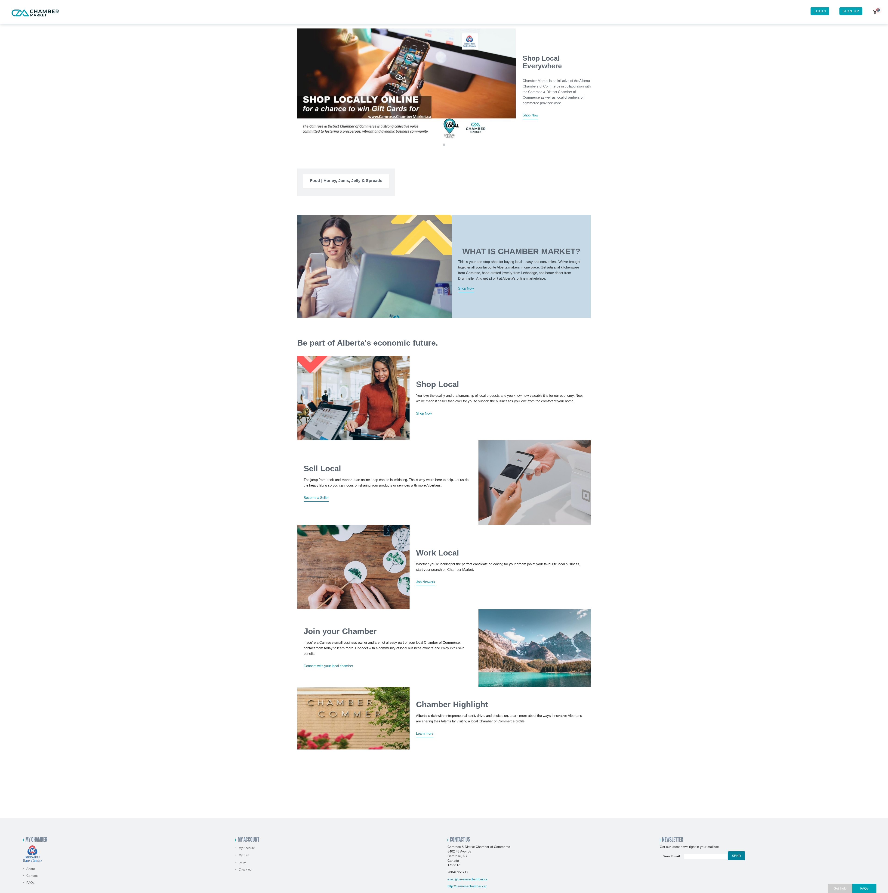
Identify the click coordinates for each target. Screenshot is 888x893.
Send (736, 856)
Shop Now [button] (530, 115)
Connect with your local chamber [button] (328, 666)
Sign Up (850, 11)
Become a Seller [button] (316, 498)
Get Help (840, 888)
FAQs (30, 882)
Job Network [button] (425, 582)
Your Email (671, 856)
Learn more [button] (424, 733)
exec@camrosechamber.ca (467, 879)
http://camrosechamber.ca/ (467, 886)
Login (820, 11)
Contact (32, 875)
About (30, 869)
